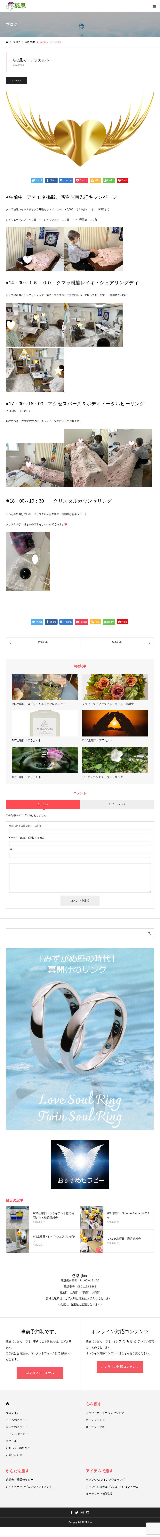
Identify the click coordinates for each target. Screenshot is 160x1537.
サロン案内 (13, 1412)
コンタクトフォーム (40, 1372)
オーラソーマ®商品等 (99, 1493)
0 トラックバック (117, 804)
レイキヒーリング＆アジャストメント (29, 1486)
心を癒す (93, 1404)
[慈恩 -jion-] (16, 6)
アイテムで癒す (99, 1471)
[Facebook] (71, 1512)
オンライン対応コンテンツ (120, 1366)
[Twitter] (77, 1512)
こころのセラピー (17, 1419)
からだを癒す (17, 1471)
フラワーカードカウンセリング (105, 1412)
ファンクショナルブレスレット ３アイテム (112, 1486)
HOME (7, 1403)
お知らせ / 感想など (18, 1448)
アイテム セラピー (17, 1433)
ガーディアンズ (95, 1419)
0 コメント (43, 804)
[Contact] (87, 1512)
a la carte (16, 80)
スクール (11, 1440)
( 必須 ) (25, 826)
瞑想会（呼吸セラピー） (21, 1479)
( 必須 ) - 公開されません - (27, 837)
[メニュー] (154, 6)
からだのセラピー (17, 1426)
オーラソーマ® (95, 1426)
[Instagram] (82, 1512)
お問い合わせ (14, 1455)
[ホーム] (7, 42)
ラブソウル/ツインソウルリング (105, 1479)
